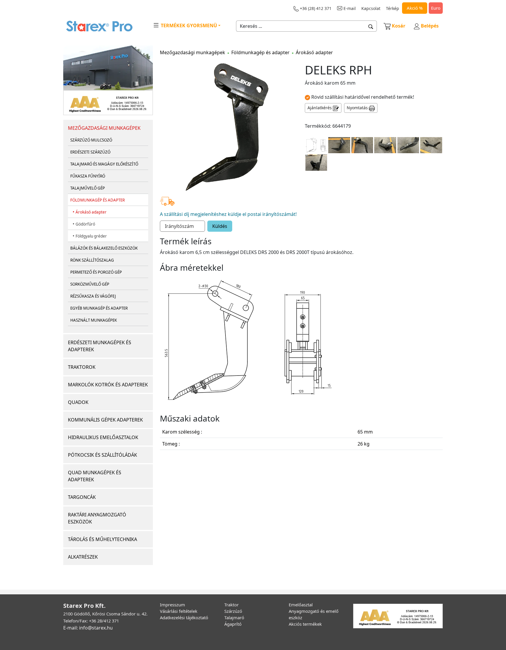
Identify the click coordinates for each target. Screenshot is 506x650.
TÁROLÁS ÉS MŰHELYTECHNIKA (102, 539)
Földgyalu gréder (91, 236)
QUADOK (78, 402)
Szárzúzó (233, 611)
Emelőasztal (301, 605)
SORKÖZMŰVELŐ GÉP (89, 284)
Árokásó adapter (91, 212)
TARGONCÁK (82, 497)
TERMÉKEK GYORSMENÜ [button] (188, 25)
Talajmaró (234, 617)
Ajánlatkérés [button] (320, 107)
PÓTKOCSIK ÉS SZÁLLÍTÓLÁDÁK (102, 455)
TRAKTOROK (81, 367)
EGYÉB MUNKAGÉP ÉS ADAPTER (99, 308)
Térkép (392, 8)
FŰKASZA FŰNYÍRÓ (87, 176)
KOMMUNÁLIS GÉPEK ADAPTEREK (105, 420)
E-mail (349, 8)
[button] (371, 26)
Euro (435, 8)
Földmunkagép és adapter (260, 52)
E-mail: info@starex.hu (88, 628)
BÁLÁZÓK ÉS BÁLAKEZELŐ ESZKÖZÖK (104, 248)
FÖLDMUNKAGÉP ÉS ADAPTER (97, 200)
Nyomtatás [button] (358, 107)
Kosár (398, 26)
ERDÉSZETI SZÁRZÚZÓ (90, 152)
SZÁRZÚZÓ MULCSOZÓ (91, 140)
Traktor (231, 605)
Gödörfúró (85, 224)
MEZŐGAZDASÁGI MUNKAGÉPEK (104, 128)
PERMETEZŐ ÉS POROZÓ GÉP (96, 272)
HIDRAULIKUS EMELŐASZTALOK (103, 437)
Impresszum (172, 605)
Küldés (219, 226)
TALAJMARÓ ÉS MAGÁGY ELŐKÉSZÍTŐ (104, 164)
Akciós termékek (305, 624)
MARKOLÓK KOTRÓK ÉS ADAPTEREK (108, 384)
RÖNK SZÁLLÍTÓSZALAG (92, 260)
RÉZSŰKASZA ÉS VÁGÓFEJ (93, 296)
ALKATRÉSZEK (83, 557)
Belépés (429, 26)
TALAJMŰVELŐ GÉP (87, 188)
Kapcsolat (370, 8)
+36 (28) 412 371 (315, 8)
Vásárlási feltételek (178, 611)
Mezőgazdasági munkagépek (192, 52)
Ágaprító (233, 624)
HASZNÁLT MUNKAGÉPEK (93, 320)
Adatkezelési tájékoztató (184, 617)
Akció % (415, 8)
